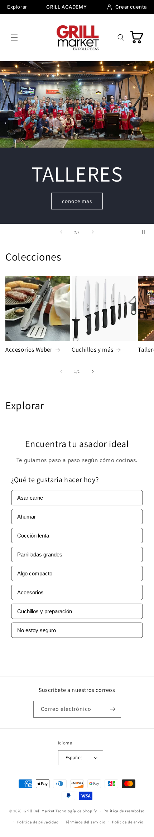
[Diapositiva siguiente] (93, 232)
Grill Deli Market (39, 810)
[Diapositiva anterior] (61, 232)
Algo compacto (34, 573)
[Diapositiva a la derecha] (93, 371)
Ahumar (26, 517)
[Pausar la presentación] (146, 232)
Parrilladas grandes (39, 554)
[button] (14, 37)
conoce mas (77, 201)
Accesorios (30, 592)
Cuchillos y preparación (44, 611)
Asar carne (30, 498)
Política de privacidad (38, 821)
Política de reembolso (124, 810)
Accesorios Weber (29, 349)
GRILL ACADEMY (66, 7)
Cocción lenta (33, 536)
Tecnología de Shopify (76, 810)
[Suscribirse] (113, 709)
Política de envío (128, 821)
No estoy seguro (36, 630)
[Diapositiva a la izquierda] (61, 371)
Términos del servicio (86, 821)
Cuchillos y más (93, 349)
